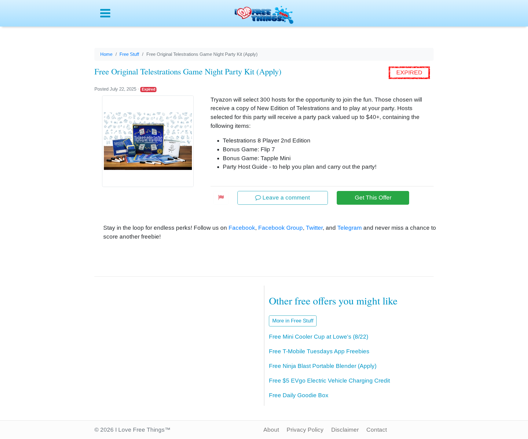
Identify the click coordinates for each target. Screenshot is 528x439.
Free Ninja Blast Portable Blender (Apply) (322, 366)
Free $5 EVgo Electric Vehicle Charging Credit (329, 380)
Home (106, 54)
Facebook (242, 228)
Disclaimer (345, 429)
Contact (376, 429)
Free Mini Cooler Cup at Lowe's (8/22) (318, 336)
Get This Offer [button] (373, 197)
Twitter (314, 228)
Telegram (349, 228)
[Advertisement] (172, 337)
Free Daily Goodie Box (298, 395)
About (271, 429)
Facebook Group (280, 228)
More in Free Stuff (293, 321)
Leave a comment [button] (285, 197)
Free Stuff (129, 54)
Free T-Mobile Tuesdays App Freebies (319, 351)
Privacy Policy (305, 429)
